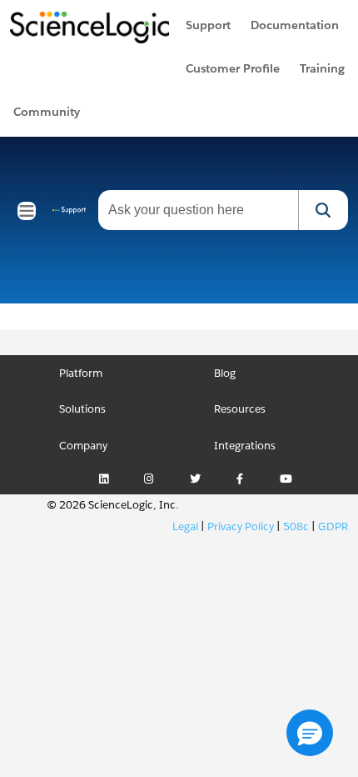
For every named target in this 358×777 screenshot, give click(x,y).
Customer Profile (233, 68)
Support (208, 25)
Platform (80, 373)
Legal (185, 526)
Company (83, 446)
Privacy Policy (240, 526)
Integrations (245, 446)
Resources (240, 409)
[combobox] (198, 210)
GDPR (333, 526)
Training (322, 68)
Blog (225, 373)
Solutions (82, 409)
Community (46, 111)
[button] (309, 732)
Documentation (295, 25)
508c (296, 526)
